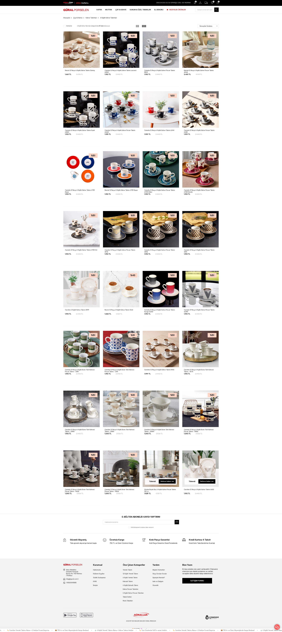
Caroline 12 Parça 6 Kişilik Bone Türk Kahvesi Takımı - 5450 (80, 430)
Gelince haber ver (167, 481)
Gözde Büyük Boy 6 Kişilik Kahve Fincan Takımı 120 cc (160, 490)
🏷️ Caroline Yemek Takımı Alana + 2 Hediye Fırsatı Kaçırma (130, 630)
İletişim (95, 585)
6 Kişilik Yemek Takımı (130, 577)
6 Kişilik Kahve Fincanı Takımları (133, 593)
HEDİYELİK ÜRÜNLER (177, 10)
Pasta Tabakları (128, 601)
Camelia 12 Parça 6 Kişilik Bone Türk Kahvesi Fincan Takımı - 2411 (119, 370)
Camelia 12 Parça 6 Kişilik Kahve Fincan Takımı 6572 (120, 251)
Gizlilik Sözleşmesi (99, 577)
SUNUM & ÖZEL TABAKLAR (140, 10)
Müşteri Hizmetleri (159, 570)
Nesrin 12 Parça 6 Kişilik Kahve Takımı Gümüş (80, 70)
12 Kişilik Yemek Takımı (130, 574)
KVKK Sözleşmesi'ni (136, 527)
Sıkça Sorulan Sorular (160, 574)
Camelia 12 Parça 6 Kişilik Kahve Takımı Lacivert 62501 (120, 71)
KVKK (95, 581)
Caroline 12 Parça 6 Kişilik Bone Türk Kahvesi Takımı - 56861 (159, 430)
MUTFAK (108, 10)
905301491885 (71, 582)
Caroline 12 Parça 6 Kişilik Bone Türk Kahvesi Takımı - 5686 (119, 430)
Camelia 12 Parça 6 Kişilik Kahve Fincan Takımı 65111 (199, 251)
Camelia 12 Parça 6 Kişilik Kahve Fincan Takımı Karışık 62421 (159, 311)
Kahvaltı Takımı (128, 581)
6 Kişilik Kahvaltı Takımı (130, 585)
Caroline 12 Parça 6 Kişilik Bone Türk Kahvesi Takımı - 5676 (199, 370)
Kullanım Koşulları (98, 574)
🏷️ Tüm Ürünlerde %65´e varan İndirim (90, 630)
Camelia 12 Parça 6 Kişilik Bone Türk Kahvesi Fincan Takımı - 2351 (80, 370)
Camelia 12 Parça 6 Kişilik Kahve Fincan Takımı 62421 (120, 131)
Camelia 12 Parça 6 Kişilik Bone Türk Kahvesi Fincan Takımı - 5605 (80, 490)
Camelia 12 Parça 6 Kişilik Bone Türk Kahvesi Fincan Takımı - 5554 (119, 490)
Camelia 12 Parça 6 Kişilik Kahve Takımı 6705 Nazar (80, 191)
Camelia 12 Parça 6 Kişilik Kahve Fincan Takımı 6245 (199, 131)
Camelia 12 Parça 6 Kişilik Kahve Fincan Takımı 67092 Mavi (159, 191)
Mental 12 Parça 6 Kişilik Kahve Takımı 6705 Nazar (121, 190)
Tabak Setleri (127, 597)
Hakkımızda (97, 570)
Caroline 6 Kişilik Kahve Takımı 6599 (77, 310)
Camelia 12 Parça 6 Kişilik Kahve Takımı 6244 (159, 130)
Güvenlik (155, 585)
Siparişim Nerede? (159, 577)
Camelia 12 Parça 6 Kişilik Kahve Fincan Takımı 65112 (159, 251)
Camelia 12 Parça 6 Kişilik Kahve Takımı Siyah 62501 (80, 131)
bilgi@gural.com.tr (72, 579)
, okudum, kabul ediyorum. (142, 527)
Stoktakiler (69, 26)
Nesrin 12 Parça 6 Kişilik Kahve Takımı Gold (119, 310)
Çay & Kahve (77, 18)
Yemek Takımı (127, 570)
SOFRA (99, 10)
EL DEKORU (158, 10)
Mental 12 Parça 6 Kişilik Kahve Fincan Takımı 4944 (199, 71)
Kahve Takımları (91, 18)
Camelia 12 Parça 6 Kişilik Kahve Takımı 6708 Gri (81, 250)
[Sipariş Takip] (206, 3)
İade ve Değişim (158, 581)
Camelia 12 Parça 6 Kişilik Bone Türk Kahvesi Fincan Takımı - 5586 (198, 430)
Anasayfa (66, 18)
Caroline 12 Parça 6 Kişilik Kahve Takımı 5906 (159, 370)
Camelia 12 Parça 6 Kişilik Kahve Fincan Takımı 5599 (159, 71)
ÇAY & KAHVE (120, 10)
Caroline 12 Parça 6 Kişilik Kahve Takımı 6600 (199, 489)
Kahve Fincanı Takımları (130, 589)
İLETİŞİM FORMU (197, 581)
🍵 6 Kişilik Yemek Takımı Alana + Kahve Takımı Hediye (50, 630)
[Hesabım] (200, 3)
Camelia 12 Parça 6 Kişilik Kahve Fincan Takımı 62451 (199, 311)
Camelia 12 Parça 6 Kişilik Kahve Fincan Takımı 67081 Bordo (199, 191)
